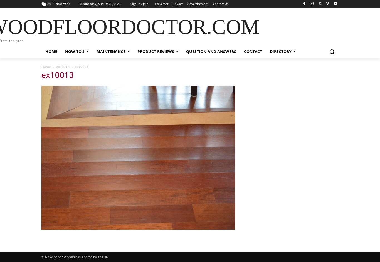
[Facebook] (304, 4)
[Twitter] (320, 4)
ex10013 (63, 66)
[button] (332, 51)
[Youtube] (335, 4)
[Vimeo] (327, 4)
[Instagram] (312, 4)
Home (46, 66)
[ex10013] (138, 228)
